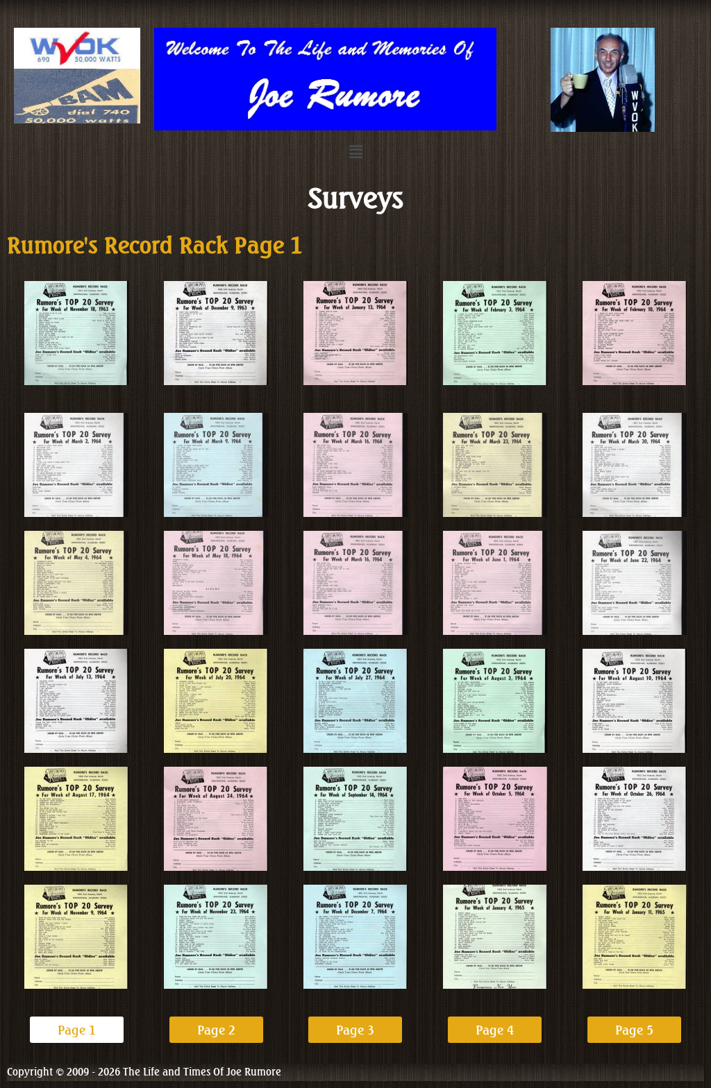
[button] (355, 151)
